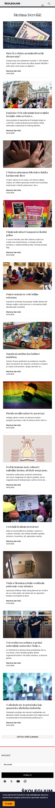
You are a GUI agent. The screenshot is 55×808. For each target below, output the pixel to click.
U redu (8, 803)
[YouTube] (18, 784)
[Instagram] (25, 784)
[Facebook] (5, 784)
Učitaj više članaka (27, 737)
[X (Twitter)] (11, 784)
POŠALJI (27, 775)
